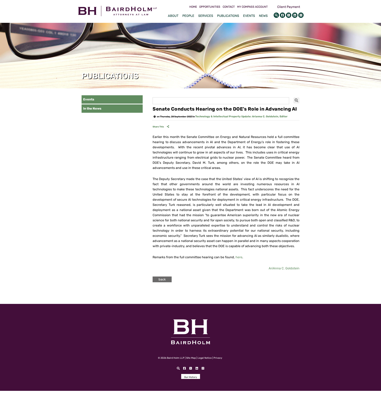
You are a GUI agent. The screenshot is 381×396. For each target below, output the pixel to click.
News (263, 16)
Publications (228, 16)
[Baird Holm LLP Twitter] (288, 15)
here (239, 257)
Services (205, 16)
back (162, 279)
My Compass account (252, 7)
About (173, 16)
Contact (229, 7)
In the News (92, 108)
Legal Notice (205, 357)
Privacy (218, 357)
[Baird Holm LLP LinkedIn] (294, 15)
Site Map (191, 357)
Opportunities (209, 7)
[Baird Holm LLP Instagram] (301, 15)
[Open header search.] (276, 15)
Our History (190, 377)
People (188, 16)
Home (193, 7)
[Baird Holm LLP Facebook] (282, 15)
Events (249, 16)
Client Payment (288, 7)
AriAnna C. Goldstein (284, 268)
